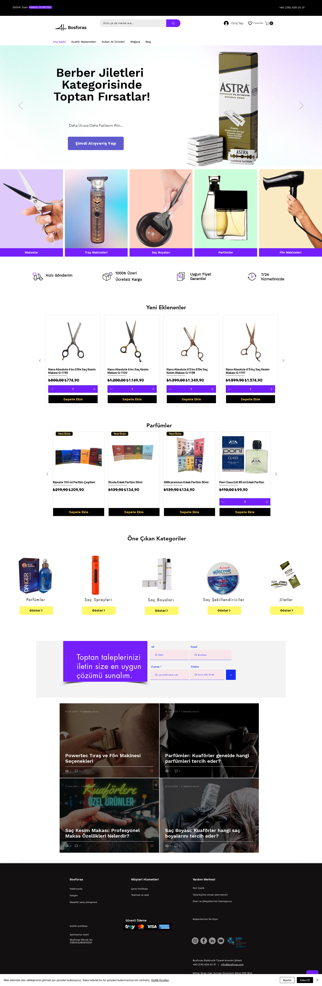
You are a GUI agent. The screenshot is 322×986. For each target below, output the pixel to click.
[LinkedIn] (212, 940)
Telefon (195, 666)
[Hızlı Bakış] (73, 340)
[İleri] (301, 106)
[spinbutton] (73, 389)
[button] (269, 23)
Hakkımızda (76, 888)
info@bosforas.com (232, 964)
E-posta (155, 666)
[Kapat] (317, 980)
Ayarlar (287, 980)
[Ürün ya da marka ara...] (173, 23)
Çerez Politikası (139, 888)
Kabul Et (305, 980)
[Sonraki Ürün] (283, 360)
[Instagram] (195, 940)
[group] (162, 360)
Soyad (194, 646)
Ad (152, 646)
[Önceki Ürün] (40, 360)
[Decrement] (51, 389)
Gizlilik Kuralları (160, 980)
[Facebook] (203, 940)
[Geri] (21, 106)
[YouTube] (220, 940)
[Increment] (94, 389)
